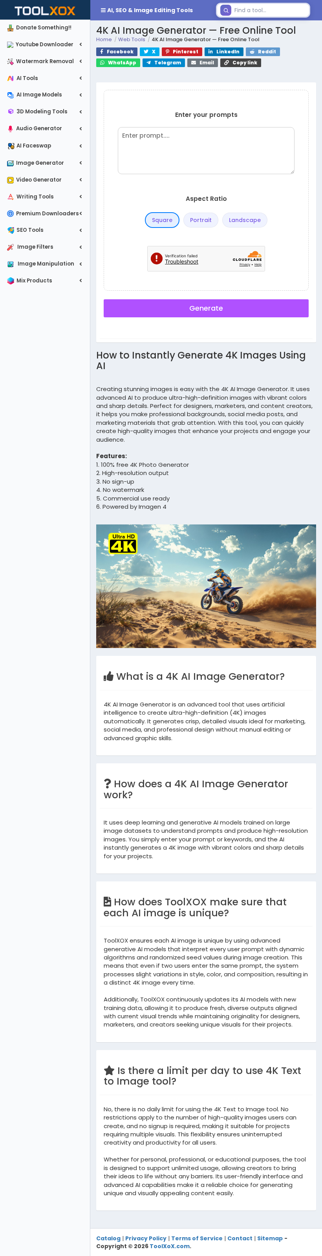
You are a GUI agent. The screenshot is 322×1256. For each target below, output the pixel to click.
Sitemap (270, 1238)
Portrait (201, 220)
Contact (239, 1238)
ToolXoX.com (170, 1246)
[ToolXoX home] (45, 10)
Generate (206, 308)
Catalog (108, 1238)
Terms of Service (197, 1238)
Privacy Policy (145, 1238)
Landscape (245, 220)
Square (162, 220)
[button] (151, 10)
